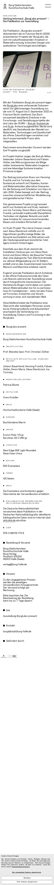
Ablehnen (27, 878)
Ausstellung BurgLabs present (20, 616)
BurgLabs (12, 106)
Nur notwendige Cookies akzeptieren (26, 872)
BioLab (32, 124)
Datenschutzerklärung (21, 867)
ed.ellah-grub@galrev (15, 564)
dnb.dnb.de (9, 521)
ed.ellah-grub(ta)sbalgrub (17, 632)
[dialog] (27, 869)
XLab (11, 127)
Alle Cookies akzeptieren (27, 882)
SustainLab (43, 124)
